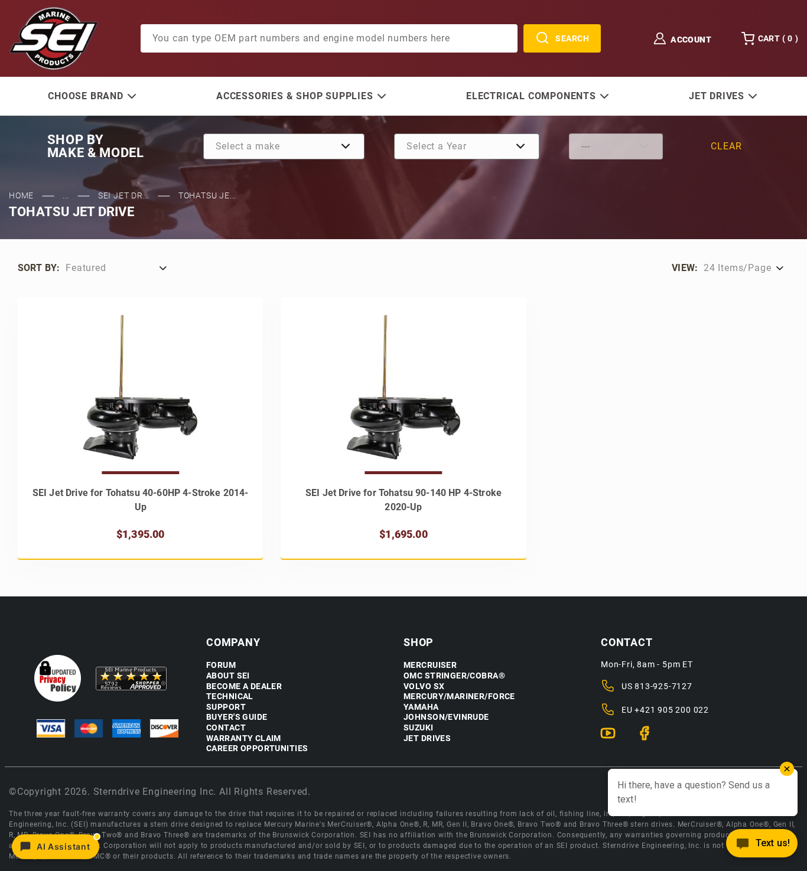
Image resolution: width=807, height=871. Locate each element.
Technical (229, 696)
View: (685, 267)
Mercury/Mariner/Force (459, 696)
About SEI (228, 675)
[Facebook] (649, 738)
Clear (726, 146)
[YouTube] (613, 738)
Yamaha (421, 707)
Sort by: (39, 267)
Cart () (778, 38)
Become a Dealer (244, 686)
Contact (226, 727)
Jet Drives (427, 738)
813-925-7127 (663, 686)
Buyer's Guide (236, 717)
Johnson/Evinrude (446, 717)
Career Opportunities (257, 748)
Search (572, 38)
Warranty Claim (243, 738)
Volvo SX (423, 686)
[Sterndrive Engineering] (53, 38)
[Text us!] (762, 846)
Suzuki (418, 727)
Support (226, 707)
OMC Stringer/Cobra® (454, 675)
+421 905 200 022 (671, 710)
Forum (221, 665)
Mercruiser (430, 665)
